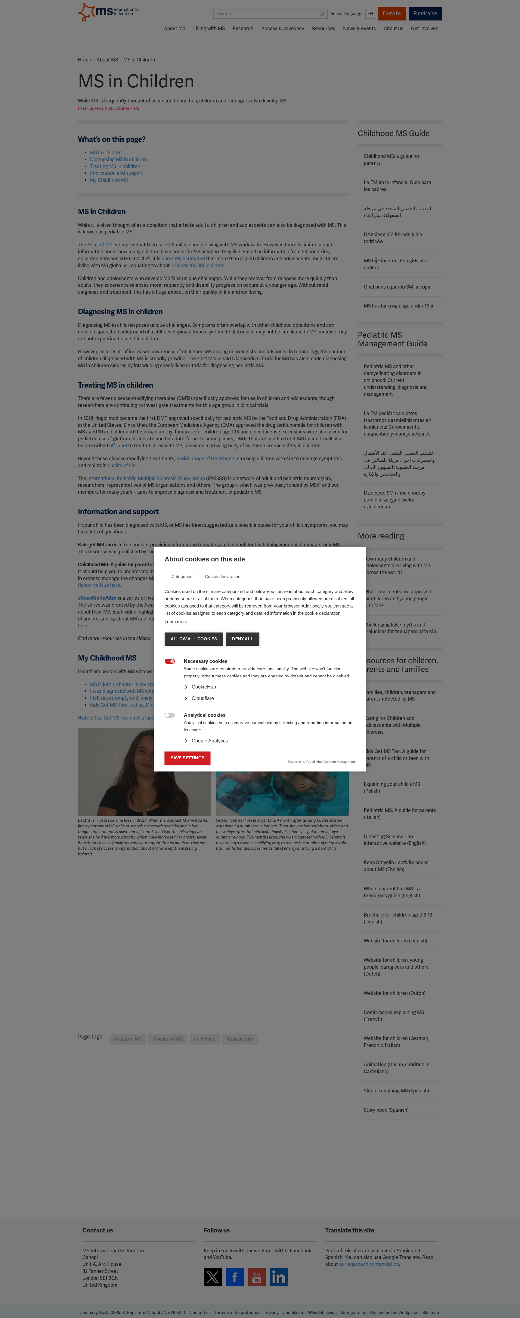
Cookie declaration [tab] (222, 576)
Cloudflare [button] (203, 698)
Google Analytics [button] (210, 740)
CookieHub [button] (204, 686)
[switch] (167, 662)
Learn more (176, 621)
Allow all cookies (194, 639)
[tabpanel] (260, 703)
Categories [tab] (182, 576)
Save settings (188, 758)
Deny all (242, 639)
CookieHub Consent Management (331, 762)
